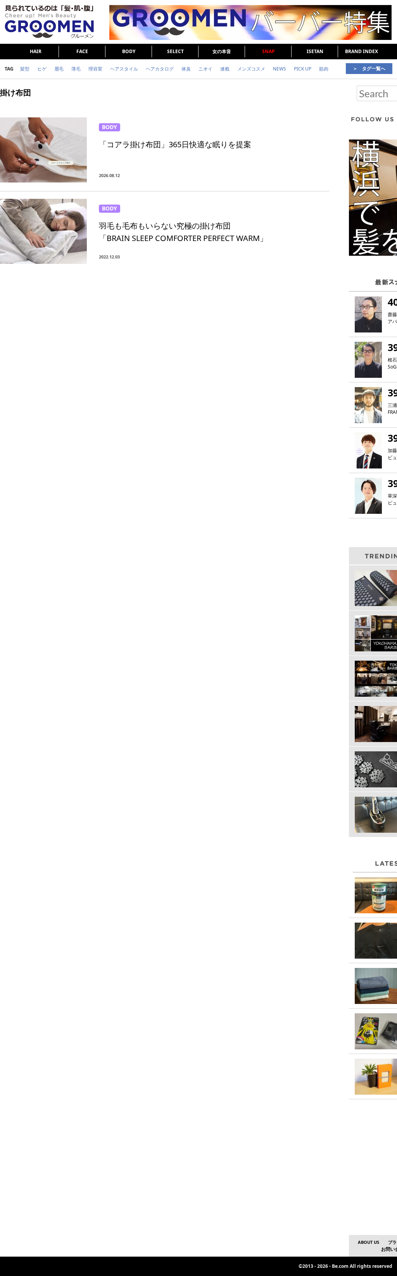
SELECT (175, 51)
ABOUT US (368, 1242)
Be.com (340, 1266)
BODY (128, 51)
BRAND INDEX (361, 51)
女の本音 (221, 51)
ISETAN (315, 51)
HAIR (35, 51)
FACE (82, 51)
